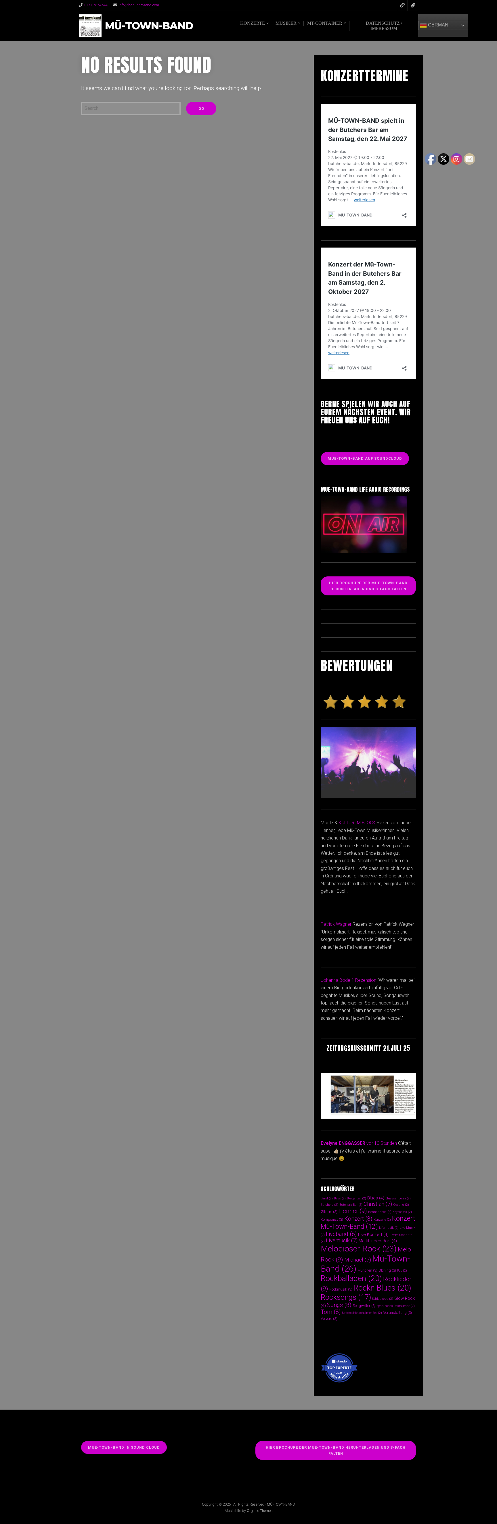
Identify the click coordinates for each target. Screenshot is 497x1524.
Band (327, 1198)
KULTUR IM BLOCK (357, 822)
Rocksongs (346, 1297)
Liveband (341, 1234)
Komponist (332, 1219)
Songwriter (364, 1305)
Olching (387, 1270)
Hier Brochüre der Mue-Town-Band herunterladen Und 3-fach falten (368, 586)
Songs (339, 1305)
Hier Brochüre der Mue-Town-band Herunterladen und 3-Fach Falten (336, 1450)
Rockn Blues (382, 1288)
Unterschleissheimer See (362, 1313)
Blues (375, 1198)
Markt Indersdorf (378, 1240)
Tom (331, 1312)
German (437, 24)
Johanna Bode (335, 980)
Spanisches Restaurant (396, 1306)
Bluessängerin (398, 1198)
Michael (357, 1259)
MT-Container (324, 23)
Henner (353, 1210)
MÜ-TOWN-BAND (149, 26)
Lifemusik (389, 1228)
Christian (378, 1204)
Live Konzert (373, 1234)
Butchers (329, 1205)
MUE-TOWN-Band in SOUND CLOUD (124, 1447)
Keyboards (402, 1212)
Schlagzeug (382, 1299)
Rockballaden (351, 1278)
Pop (402, 1270)
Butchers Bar (350, 1205)
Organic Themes (260, 1510)
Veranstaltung (397, 1312)
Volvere (329, 1318)
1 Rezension (363, 980)
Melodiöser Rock (359, 1248)
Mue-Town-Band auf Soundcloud (365, 458)
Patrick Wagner (336, 924)
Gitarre (329, 1211)
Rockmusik (340, 1289)
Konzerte (252, 23)
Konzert (358, 1219)
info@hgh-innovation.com (139, 5)
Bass (340, 1198)
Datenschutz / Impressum (384, 26)
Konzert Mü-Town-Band (368, 1222)
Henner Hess (379, 1212)
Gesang (401, 1205)
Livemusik (342, 1240)
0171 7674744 (95, 5)
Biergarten (356, 1198)
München (367, 1270)
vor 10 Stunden (381, 1143)
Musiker (286, 23)
